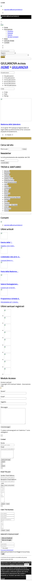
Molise (6, 192)
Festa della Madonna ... (9, 271)
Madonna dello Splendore (10, 124)
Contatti (6, 42)
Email (2, 161)
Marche (6, 190)
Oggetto (3, 402)
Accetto (27, 564)
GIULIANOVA (20, 67)
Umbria (6, 207)
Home (6, 27)
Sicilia (6, 201)
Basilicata (7, 173)
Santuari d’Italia (9, 41)
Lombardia (7, 188)
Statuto (10, 35)
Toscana (7, 203)
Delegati (10, 33)
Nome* (3, 391)
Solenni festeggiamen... (9, 284)
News (6, 39)
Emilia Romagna (9, 180)
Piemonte (7, 194)
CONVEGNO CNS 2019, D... (10, 257)
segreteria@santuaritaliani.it (13, 9)
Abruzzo (6, 171)
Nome (3, 443)
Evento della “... (6, 242)
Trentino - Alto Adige (10, 205)
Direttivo (10, 31)
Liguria (6, 186)
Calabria (6, 175)
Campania (7, 177)
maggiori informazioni (16, 564)
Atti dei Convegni (13, 37)
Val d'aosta (7, 209)
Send (7, 504)
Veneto (6, 211)
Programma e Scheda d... (10, 298)
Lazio (6, 184)
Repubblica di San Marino (12, 197)
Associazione (8, 29)
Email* (3, 396)
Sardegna (7, 199)
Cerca (2, 57)
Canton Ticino (8, 178)
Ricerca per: (4, 149)
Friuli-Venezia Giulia (10, 182)
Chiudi (3, 461)
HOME (5, 67)
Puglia (6, 195)
